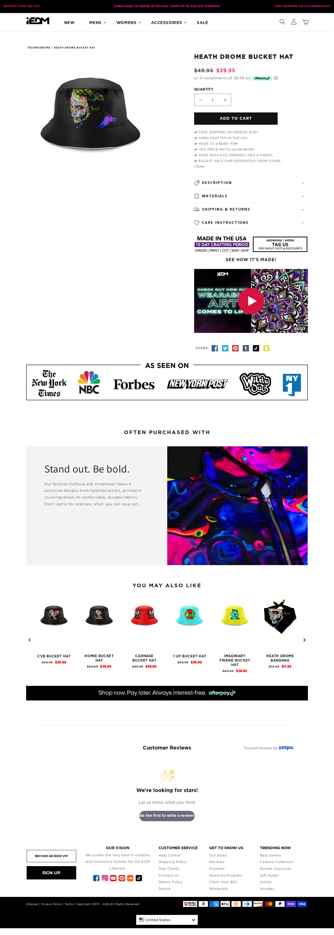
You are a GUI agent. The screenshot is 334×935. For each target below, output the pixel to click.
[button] (282, 20)
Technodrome (38, 48)
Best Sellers (270, 855)
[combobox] (167, 920)
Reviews (216, 862)
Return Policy (171, 882)
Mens (95, 23)
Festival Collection (276, 862)
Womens (126, 23)
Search (165, 888)
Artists (265, 882)
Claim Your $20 (223, 882)
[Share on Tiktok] (257, 348)
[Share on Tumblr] (246, 348)
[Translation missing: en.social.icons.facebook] (215, 348)
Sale (202, 23)
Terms (69, 904)
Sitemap (32, 904)
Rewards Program (225, 875)
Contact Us (169, 875)
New (69, 23)
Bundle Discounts (275, 868)
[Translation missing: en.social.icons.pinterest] (236, 348)
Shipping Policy (173, 862)
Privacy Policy (51, 904)
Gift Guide (269, 875)
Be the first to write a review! (167, 816)
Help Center (170, 855)
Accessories (166, 23)
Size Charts (169, 868)
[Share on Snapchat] (266, 348)
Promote (217, 868)
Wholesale (218, 888)
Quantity (203, 89)
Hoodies (267, 888)
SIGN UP (51, 872)
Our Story (218, 855)
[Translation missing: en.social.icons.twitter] (226, 348)
